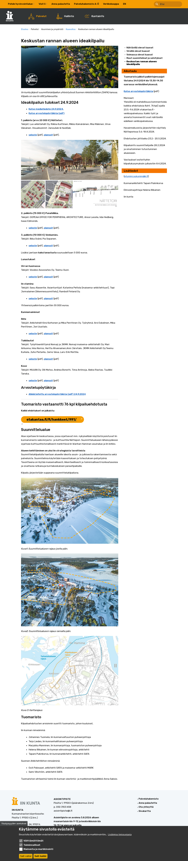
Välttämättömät (33, 840)
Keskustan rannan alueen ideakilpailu (141, 62)
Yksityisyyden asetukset (13, 823)
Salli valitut (25, 856)
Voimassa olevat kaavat (139, 54)
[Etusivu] (11, 16)
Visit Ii (42, 3)
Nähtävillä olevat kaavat (139, 47)
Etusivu (24, 29)
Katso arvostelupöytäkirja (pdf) (46, 113)
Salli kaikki (40, 856)
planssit (48, 134)
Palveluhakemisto (149, 798)
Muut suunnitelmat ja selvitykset (144, 58)
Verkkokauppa (111, 3)
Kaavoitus (71, 29)
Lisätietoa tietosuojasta (120, 834)
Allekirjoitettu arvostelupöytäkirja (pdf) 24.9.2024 (57, 394)
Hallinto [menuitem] (69, 16)
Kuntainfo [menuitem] (98, 16)
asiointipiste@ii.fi (63, 810)
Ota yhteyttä (146, 806)
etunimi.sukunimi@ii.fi (136, 176)
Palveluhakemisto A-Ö (86, 3)
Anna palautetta (60, 3)
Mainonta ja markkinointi (38, 849)
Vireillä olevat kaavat (138, 51)
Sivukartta (145, 811)
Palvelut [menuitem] (41, 16)
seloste (33, 134)
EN (124, 3)
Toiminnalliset (32, 845)
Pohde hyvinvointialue (20, 3)
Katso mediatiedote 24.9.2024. (46, 109)
